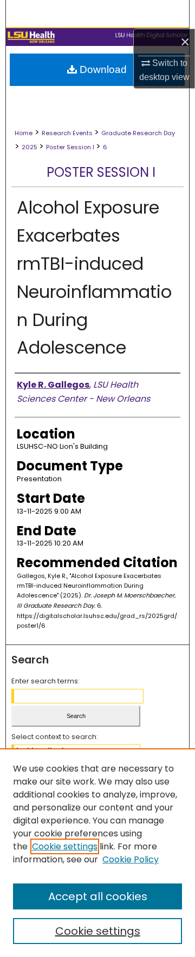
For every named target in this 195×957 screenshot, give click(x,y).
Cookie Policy (130, 859)
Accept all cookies (97, 896)
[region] (97, 852)
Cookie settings (65, 846)
